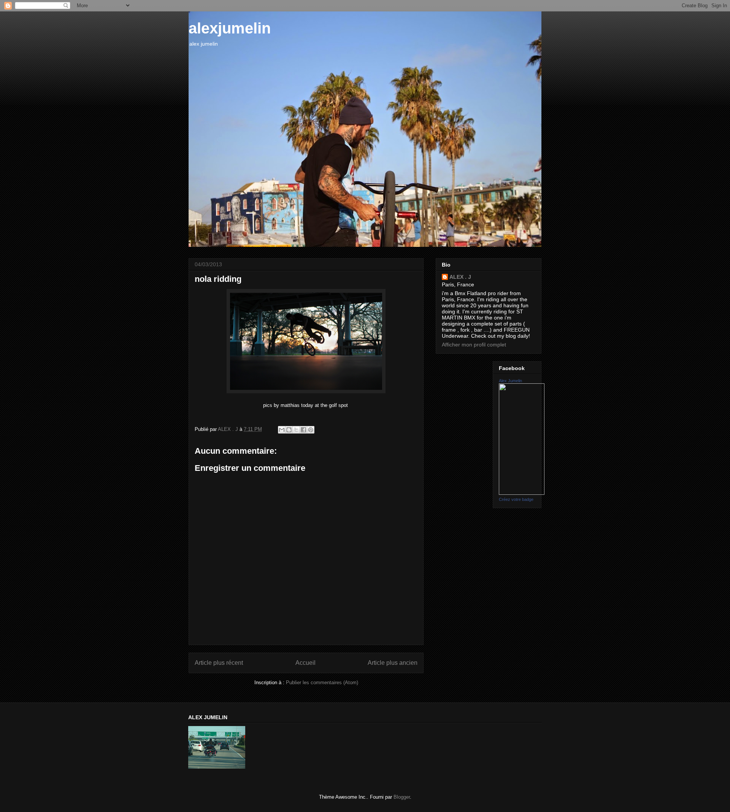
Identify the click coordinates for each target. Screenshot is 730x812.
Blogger (402, 797)
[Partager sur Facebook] (303, 430)
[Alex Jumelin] (521, 493)
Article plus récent (219, 662)
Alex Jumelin (510, 380)
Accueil (305, 662)
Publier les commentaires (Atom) (322, 682)
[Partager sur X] (296, 430)
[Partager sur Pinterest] (310, 430)
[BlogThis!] (289, 430)
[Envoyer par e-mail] (282, 430)
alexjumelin (230, 28)
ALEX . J (460, 277)
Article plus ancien (392, 662)
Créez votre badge (516, 499)
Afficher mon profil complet (474, 345)
